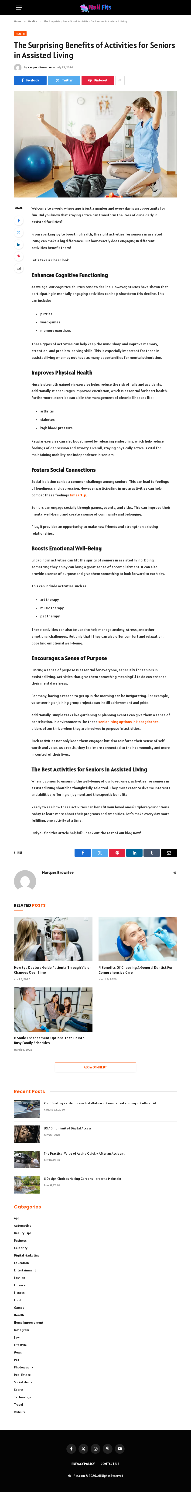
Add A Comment (95, 1067)
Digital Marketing (27, 1255)
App (17, 1218)
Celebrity (20, 1248)
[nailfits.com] (95, 7)
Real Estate (22, 1375)
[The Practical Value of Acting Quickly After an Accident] (27, 1159)
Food (17, 1300)
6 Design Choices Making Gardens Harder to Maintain (82, 1179)
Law (17, 1337)
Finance (20, 1285)
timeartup (78, 495)
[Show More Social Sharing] (120, 80)
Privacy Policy (83, 1464)
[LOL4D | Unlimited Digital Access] (27, 1134)
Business (20, 1240)
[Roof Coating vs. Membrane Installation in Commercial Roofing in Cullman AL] (27, 1109)
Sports (18, 1390)
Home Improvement (28, 1322)
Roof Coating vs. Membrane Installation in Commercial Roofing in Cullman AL (100, 1103)
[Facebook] (18, 220)
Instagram (21, 1330)
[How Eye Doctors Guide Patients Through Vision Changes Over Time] (53, 939)
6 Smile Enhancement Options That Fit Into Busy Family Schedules (49, 1040)
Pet (16, 1360)
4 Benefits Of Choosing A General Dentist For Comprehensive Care (136, 970)
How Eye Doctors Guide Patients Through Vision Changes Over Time (53, 970)
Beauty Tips (22, 1233)
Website (20, 1412)
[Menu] (19, 7)
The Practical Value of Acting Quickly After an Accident (84, 1153)
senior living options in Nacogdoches (128, 721)
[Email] (18, 268)
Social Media (23, 1382)
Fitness (19, 1293)
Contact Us (110, 1464)
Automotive (22, 1225)
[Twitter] (18, 232)
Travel (18, 1404)
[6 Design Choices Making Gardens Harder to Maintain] (27, 1185)
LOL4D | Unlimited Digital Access (67, 1128)
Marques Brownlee (39, 67)
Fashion (19, 1278)
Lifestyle (20, 1345)
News (18, 1352)
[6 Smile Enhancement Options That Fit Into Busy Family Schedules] (53, 1009)
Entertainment (25, 1270)
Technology (22, 1397)
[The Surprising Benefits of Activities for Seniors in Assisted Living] (95, 144)
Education (21, 1263)
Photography (23, 1367)
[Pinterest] (18, 256)
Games (19, 1307)
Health (20, 33)
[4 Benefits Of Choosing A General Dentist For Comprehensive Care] (138, 939)
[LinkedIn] (18, 244)
